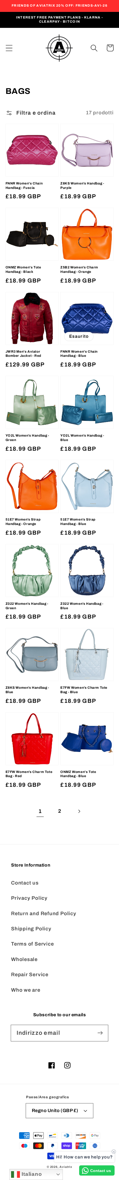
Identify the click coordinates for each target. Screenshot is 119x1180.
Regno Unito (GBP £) (55, 1110)
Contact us (25, 883)
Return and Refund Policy (43, 913)
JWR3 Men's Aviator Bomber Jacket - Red (23, 354)
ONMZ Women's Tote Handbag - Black (23, 269)
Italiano (31, 1174)
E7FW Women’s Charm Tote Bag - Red (29, 774)
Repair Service (29, 974)
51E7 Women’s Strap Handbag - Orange (23, 522)
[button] (9, 48)
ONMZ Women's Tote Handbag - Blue (78, 774)
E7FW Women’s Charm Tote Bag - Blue (83, 690)
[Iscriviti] (100, 1033)
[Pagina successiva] (79, 811)
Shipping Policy (31, 928)
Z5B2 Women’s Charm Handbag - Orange (79, 269)
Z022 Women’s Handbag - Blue (81, 606)
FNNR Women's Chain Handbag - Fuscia (24, 185)
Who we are (25, 990)
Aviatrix (66, 1166)
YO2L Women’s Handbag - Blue (82, 438)
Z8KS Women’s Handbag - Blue (27, 690)
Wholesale (24, 959)
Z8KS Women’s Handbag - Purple (82, 185)
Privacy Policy (29, 898)
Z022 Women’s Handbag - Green (27, 606)
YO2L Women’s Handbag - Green (27, 438)
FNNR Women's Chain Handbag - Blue (79, 354)
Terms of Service (32, 944)
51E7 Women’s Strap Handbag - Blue (77, 522)
